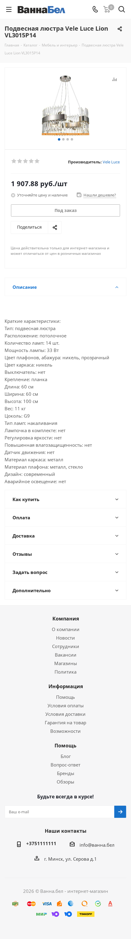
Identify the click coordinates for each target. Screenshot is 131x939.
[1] (14, 161)
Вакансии (65, 655)
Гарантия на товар (65, 722)
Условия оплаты (66, 705)
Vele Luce (111, 162)
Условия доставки (65, 714)
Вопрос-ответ (65, 765)
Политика (65, 672)
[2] (20, 161)
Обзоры (65, 782)
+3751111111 (41, 843)
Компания (65, 618)
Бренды (65, 773)
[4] (31, 161)
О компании (66, 629)
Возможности (65, 731)
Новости (65, 638)
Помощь (65, 697)
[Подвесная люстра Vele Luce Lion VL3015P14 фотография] (65, 105)
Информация (65, 686)
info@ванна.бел (97, 845)
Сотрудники (65, 646)
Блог (66, 756)
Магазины (65, 663)
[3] (26, 161)
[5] (37, 161)
